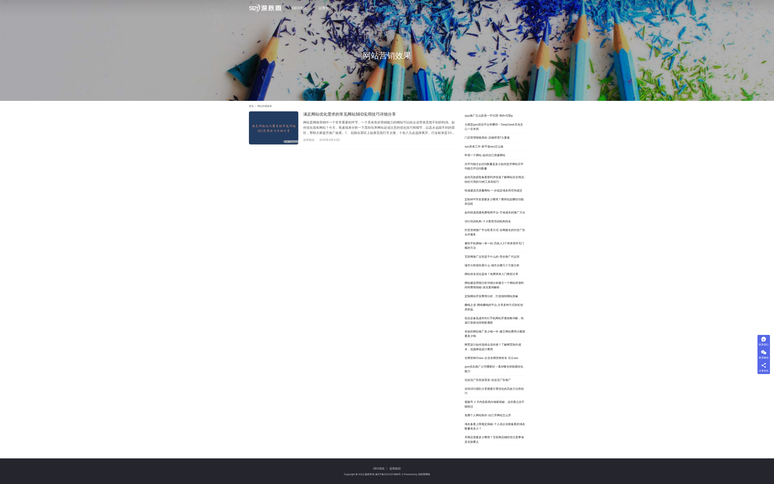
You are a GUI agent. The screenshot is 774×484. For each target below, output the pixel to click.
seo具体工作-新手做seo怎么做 (484, 146)
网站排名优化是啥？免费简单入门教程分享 (491, 274)
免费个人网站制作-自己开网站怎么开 (488, 415)
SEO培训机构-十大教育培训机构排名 (488, 221)
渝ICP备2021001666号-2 (389, 474)
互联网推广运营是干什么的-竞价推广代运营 (492, 256)
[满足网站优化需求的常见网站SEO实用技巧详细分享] (273, 127)
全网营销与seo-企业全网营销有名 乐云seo (491, 358)
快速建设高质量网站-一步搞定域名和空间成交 (493, 190)
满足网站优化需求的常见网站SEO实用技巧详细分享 (349, 114)
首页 (251, 106)
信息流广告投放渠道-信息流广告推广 (488, 380)
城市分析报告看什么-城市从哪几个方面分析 (492, 265)
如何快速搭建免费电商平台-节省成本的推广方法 (495, 212)
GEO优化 (299, 8)
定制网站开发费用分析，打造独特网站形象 (491, 296)
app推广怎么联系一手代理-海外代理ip (489, 115)
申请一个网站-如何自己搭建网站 (485, 155)
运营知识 (325, 8)
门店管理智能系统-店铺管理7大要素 (487, 137)
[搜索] (523, 8)
